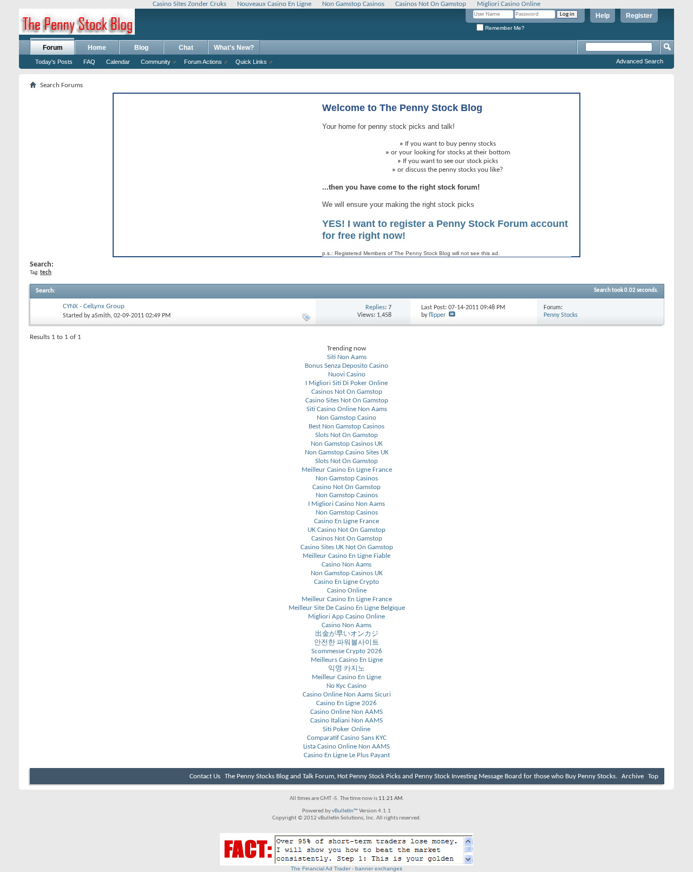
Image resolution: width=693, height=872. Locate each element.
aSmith (100, 316)
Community (156, 61)
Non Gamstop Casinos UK (347, 443)
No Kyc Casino (346, 685)
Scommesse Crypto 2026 (346, 651)
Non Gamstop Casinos (347, 478)
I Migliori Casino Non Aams (346, 503)
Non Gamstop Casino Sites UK (347, 452)
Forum (53, 47)
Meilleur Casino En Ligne (346, 677)
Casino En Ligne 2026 (346, 703)
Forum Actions (203, 61)
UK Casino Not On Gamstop (346, 529)
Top (653, 776)
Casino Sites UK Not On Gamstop (346, 547)
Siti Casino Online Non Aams (346, 409)
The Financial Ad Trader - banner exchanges (346, 868)
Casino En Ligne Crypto (346, 581)
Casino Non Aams (346, 564)
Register (639, 15)
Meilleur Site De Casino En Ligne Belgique (347, 607)
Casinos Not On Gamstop (346, 391)
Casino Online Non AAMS (346, 711)
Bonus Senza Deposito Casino (346, 365)
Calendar (118, 61)
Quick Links (251, 61)
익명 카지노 (346, 668)
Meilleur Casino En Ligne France (347, 469)
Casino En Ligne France (346, 521)
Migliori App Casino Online (346, 616)
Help (603, 15)
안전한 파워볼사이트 (346, 642)
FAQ (89, 61)
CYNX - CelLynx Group (94, 306)
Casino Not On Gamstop (346, 487)
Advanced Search (639, 61)
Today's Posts (54, 61)
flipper (437, 315)
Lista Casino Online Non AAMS (346, 746)
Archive (633, 776)
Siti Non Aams (347, 357)
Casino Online (347, 590)
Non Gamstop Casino (346, 417)
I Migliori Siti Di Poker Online (346, 383)
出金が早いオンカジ (346, 633)
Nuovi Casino (346, 374)
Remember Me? (504, 28)
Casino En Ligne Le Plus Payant (347, 755)
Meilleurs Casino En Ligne (347, 659)
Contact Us (204, 776)
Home (97, 47)
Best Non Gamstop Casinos (346, 426)
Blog (141, 47)
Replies (375, 307)
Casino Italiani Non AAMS (346, 720)
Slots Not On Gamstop (346, 435)
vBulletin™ (345, 811)
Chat (186, 47)
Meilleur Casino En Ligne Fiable (346, 555)
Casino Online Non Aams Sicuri (347, 694)
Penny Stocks (561, 315)
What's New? (234, 47)
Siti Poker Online (346, 729)
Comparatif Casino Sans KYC (347, 737)
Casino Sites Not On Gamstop (346, 400)
